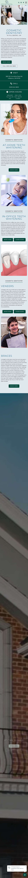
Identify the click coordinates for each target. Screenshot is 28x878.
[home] (7, 2)
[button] (26, 2)
